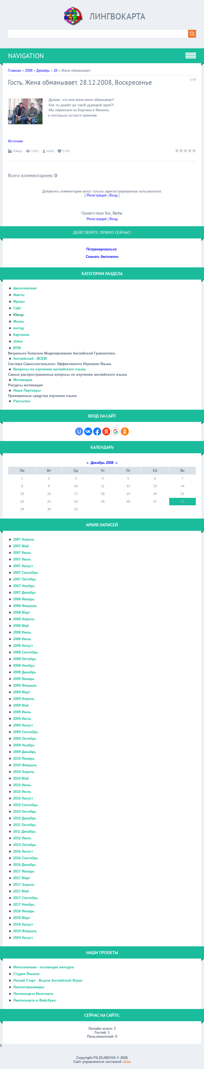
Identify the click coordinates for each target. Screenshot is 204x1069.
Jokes (18, 341)
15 (22, 494)
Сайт (17, 308)
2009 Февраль (25, 685)
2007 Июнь (22, 553)
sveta (50, 151)
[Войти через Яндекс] (106, 431)
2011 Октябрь (24, 825)
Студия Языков (26, 974)
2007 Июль (22, 559)
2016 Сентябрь (25, 858)
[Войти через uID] (79, 431)
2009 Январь (24, 679)
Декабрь (43, 70)
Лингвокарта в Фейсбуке (34, 1000)
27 (155, 501)
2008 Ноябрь (24, 666)
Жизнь (18, 321)
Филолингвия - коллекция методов (43, 967)
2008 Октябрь (24, 659)
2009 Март (21, 692)
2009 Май (21, 705)
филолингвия (25, 288)
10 (76, 486)
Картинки (21, 335)
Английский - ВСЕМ (30, 359)
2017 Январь (24, 871)
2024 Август (23, 938)
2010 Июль (22, 792)
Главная (14, 70)
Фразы (19, 301)
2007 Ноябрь (24, 586)
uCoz (126, 1062)
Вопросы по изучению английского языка (49, 369)
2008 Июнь (22, 632)
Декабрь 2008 (102, 463)
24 (76, 501)
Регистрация (97, 195)
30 (49, 509)
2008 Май (21, 626)
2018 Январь (24, 911)
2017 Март (21, 878)
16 (49, 494)
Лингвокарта (117, 16)
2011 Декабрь (24, 831)
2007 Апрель (24, 539)
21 (182, 494)
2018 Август (23, 924)
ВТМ (17, 348)
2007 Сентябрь (25, 573)
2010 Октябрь (24, 812)
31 (76, 509)
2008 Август (23, 646)
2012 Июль (22, 838)
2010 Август (23, 798)
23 (49, 501)
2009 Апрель (24, 699)
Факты (18, 295)
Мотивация (22, 380)
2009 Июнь (22, 712)
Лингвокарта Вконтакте (33, 994)
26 (128, 501)
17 (76, 494)
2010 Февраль (25, 765)
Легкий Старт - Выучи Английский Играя (47, 980)
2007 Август (23, 566)
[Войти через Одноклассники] (125, 431)
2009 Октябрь (24, 739)
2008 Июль (22, 639)
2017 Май (21, 891)
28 (55, 70)
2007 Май (21, 546)
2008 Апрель (24, 619)
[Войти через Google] (115, 431)
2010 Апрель (24, 772)
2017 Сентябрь (25, 898)
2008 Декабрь (24, 672)
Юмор (17, 151)
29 (22, 509)
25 (103, 501)
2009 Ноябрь (24, 745)
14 (182, 486)
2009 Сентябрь (25, 732)
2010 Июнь (22, 785)
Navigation (26, 56)
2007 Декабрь (24, 593)
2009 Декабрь (24, 752)
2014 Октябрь (24, 845)
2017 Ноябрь (24, 904)
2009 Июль (22, 719)
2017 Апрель (24, 885)
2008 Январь (24, 599)
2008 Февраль (25, 606)
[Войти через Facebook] (97, 431)
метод (18, 328)
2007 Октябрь (24, 579)
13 (155, 486)
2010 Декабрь (24, 818)
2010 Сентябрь (25, 805)
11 (102, 486)
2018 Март (21, 918)
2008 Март (21, 612)
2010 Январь (24, 758)
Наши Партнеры (27, 390)
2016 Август (23, 851)
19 (128, 494)
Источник (15, 141)
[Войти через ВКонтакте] (88, 431)
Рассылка (21, 401)
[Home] (73, 18)
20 (155, 494)
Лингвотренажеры (28, 987)
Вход (113, 195)
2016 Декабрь (24, 865)
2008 (28, 70)
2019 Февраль (25, 931)
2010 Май (21, 778)
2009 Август (23, 725)
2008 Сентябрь (25, 652)
